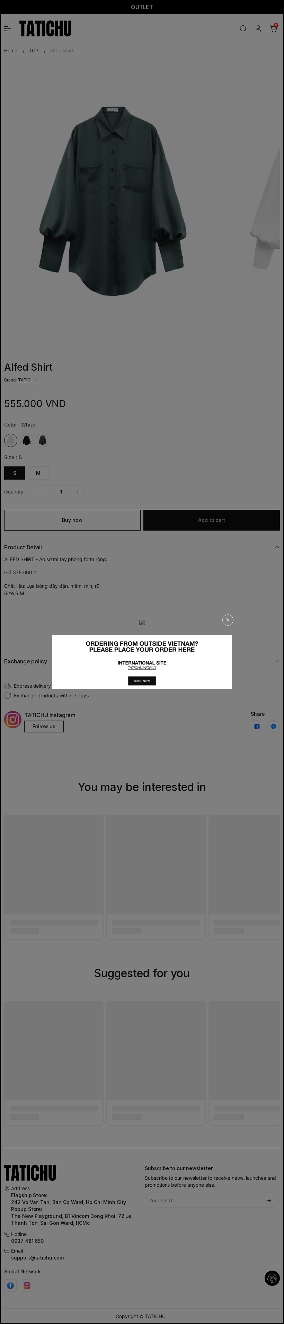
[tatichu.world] (142, 662)
